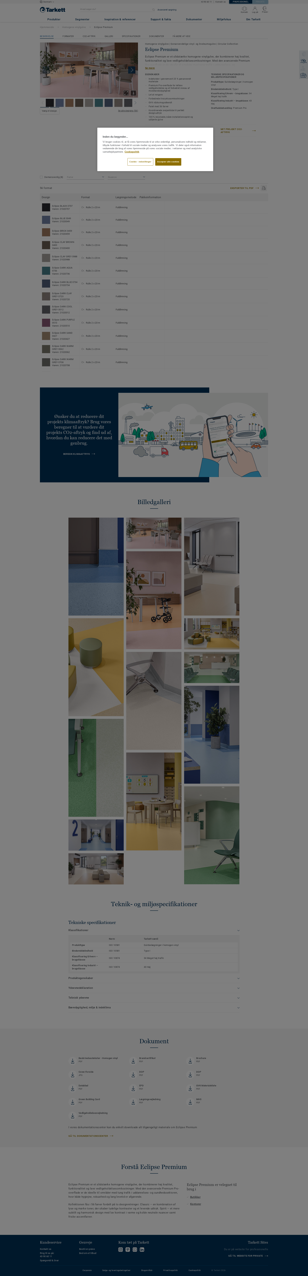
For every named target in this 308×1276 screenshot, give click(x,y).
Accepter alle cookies (168, 162)
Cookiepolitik (132, 152)
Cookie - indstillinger (140, 162)
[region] (155, 149)
